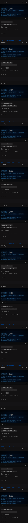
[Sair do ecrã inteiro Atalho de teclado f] (25, 521)
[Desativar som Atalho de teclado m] (5, 521)
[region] (14, 261)
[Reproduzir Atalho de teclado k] (2, 521)
